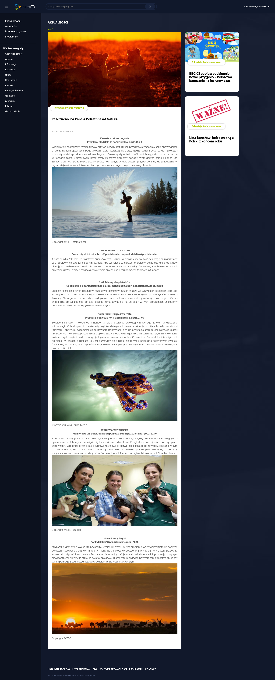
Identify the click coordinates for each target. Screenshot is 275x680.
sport (8, 74)
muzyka (9, 85)
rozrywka (10, 69)
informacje (10, 64)
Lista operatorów (59, 669)
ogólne (9, 59)
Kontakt (150, 669)
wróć (50, 29)
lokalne (9, 106)
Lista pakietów (81, 669)
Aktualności (11, 26)
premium (10, 100)
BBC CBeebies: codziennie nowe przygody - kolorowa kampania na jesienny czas (210, 77)
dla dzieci (10, 95)
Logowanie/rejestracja (257, 6)
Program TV (11, 36)
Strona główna (13, 20)
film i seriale (11, 79)
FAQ (95, 669)
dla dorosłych (12, 111)
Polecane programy (15, 31)
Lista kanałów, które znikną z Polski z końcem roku (211, 139)
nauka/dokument (14, 90)
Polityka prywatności (113, 669)
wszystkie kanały (13, 53)
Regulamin (136, 669)
